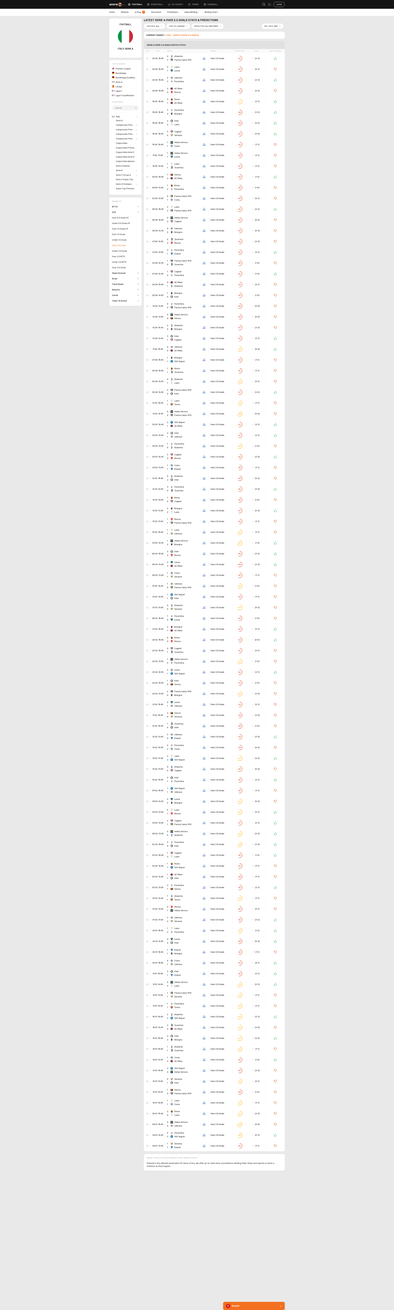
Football (137, 4)
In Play (139, 12)
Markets (125, 12)
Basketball (157, 4)
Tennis (195, 4)
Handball (212, 4)
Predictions (172, 12)
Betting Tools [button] (211, 12)
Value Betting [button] (190, 12)
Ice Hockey (177, 4)
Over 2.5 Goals (217, 58)
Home (112, 12)
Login (279, 4)
